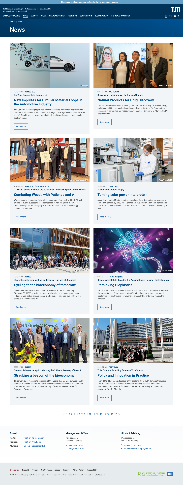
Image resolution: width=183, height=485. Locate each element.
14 (104, 414)
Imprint (66, 470)
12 (97, 414)
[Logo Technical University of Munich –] (175, 9)
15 (108, 414)
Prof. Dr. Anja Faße (32, 442)
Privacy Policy (78, 470)
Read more (21, 126)
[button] (11, 15)
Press (24, 470)
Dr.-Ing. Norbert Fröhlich (34, 446)
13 (101, 414)
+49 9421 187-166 (132, 445)
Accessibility (92, 470)
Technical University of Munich (15, 11)
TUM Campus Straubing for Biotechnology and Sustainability (27, 8)
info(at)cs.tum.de (76, 448)
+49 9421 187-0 (76, 445)
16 (112, 414)
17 (115, 414)
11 (94, 414)
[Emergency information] (179, 15)
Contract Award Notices (50, 470)
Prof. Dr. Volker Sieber (34, 438)
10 (90, 414)
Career (35, 470)
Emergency (14, 470)
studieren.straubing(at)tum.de (137, 448)
